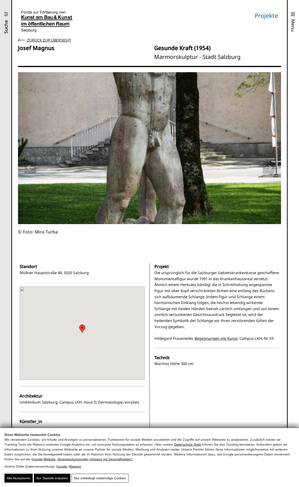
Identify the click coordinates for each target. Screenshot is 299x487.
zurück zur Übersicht (48, 40)
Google (61, 466)
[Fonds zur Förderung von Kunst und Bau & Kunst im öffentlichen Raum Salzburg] (46, 21)
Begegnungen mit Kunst (216, 338)
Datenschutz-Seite (187, 444)
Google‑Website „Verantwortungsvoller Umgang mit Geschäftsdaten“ (82, 459)
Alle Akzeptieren (18, 478)
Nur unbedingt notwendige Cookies (100, 478)
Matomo (75, 466)
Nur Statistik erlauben (52, 478)
